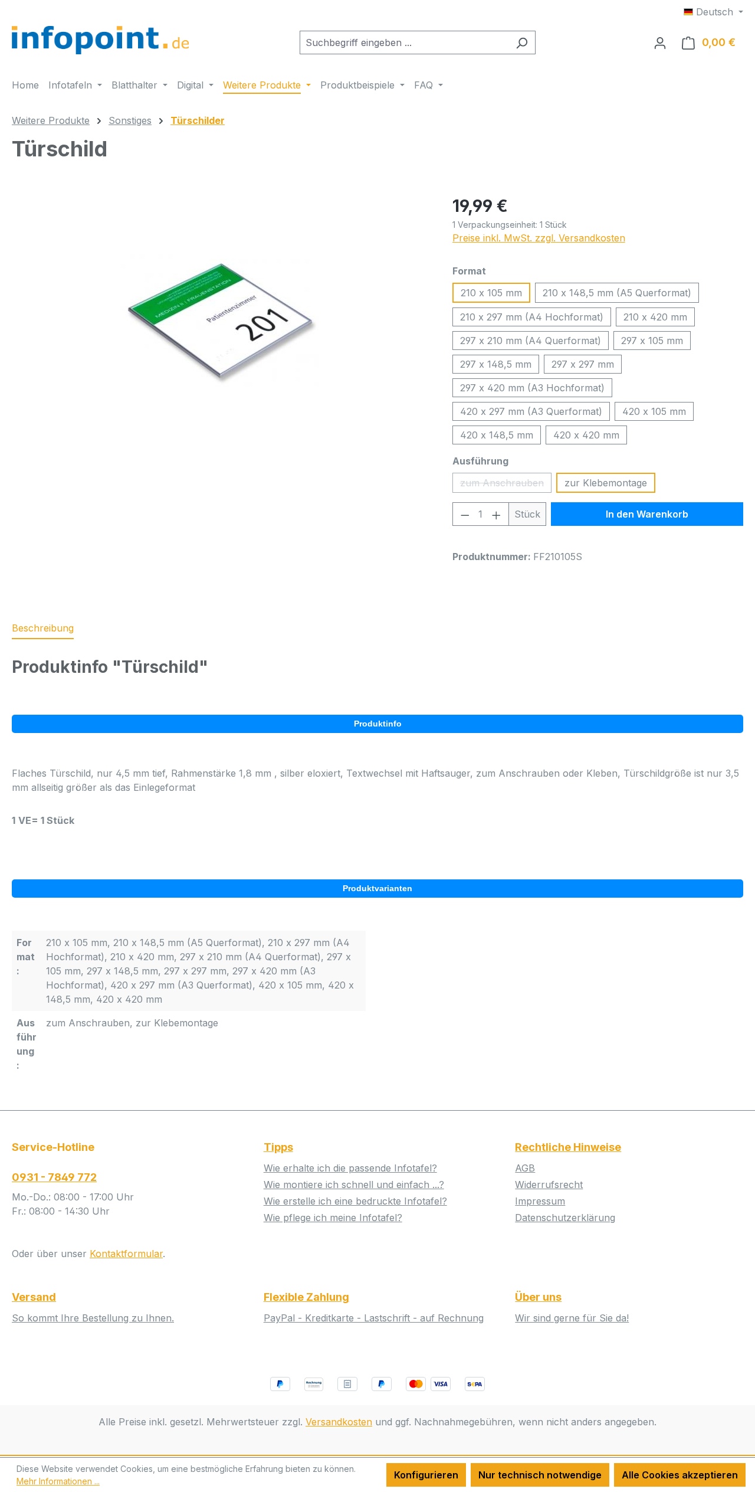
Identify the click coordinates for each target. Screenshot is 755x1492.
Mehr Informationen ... (58, 1481)
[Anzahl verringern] (464, 514)
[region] (220, 320)
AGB (525, 1168)
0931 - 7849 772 (54, 1177)
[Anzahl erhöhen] (496, 514)
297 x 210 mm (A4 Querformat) (530, 340)
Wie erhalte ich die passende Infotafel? (350, 1168)
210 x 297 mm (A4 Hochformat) (531, 317)
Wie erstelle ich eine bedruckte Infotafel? (355, 1201)
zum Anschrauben (506, 485)
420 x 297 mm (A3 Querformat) (531, 411)
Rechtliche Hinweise (568, 1147)
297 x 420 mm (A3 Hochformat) (532, 388)
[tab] (43, 628)
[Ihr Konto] (660, 42)
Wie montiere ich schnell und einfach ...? (354, 1184)
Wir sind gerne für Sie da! (572, 1318)
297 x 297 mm (583, 364)
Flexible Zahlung (306, 1297)
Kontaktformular (126, 1253)
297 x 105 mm (652, 340)
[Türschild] (220, 320)
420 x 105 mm (654, 411)
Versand (34, 1297)
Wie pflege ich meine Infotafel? (333, 1217)
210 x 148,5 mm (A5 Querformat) (617, 293)
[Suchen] (522, 42)
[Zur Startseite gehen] (100, 40)
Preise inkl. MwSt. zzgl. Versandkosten (538, 238)
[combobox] (404, 42)
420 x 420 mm (586, 435)
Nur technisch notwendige (540, 1475)
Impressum (540, 1201)
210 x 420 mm (655, 317)
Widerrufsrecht (549, 1184)
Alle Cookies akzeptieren (680, 1475)
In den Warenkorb (647, 514)
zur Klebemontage (605, 483)
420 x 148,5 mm (496, 435)
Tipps (278, 1147)
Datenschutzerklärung (565, 1217)
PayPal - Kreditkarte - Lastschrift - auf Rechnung (374, 1318)
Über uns (538, 1297)
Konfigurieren (426, 1475)
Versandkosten (339, 1422)
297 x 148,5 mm (495, 364)
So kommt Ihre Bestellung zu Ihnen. (93, 1318)
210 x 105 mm (491, 293)
